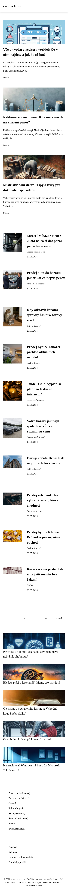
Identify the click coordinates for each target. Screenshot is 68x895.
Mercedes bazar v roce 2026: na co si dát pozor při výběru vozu (44, 241)
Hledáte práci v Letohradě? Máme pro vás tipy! (31, 682)
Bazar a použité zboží (36, 252)
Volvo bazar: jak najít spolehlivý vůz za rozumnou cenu (43, 426)
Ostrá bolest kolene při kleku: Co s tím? (27, 739)
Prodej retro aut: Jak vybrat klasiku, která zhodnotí (43, 500)
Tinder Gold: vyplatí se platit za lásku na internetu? (44, 389)
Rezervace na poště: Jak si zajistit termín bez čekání (45, 574)
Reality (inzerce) (34, 363)
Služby (30, 585)
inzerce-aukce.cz (12, 6)
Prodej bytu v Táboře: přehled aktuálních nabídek (43, 352)
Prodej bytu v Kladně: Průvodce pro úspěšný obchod (43, 537)
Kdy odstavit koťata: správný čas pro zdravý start (44, 315)
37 (46, 618)
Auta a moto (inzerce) (36, 284)
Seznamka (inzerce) (35, 400)
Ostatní (6, 77)
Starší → (60, 618)
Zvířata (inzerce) (34, 326)
